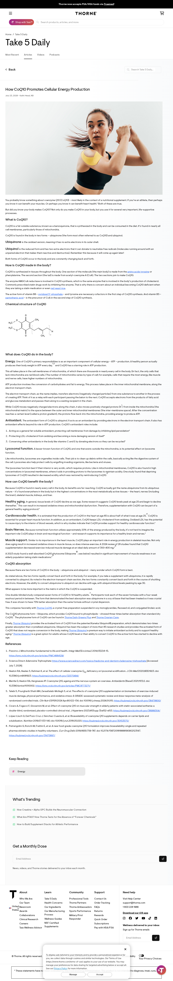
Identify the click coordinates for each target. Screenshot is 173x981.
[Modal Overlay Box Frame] (35, 944)
